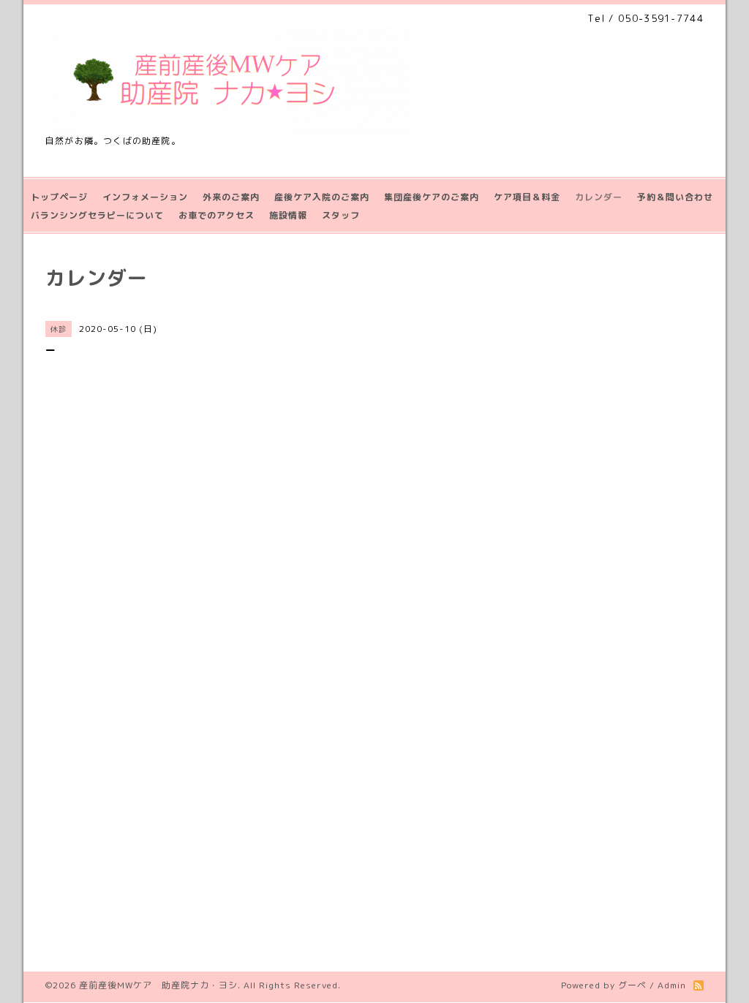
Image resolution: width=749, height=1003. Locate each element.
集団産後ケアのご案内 (431, 197)
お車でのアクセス (216, 215)
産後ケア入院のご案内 (321, 197)
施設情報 (288, 215)
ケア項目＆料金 (527, 197)
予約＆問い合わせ (675, 197)
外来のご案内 (231, 197)
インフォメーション (145, 197)
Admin (672, 985)
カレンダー (598, 197)
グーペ (632, 985)
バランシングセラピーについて (97, 215)
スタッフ (341, 215)
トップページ (59, 197)
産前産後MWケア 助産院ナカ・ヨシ (158, 985)
